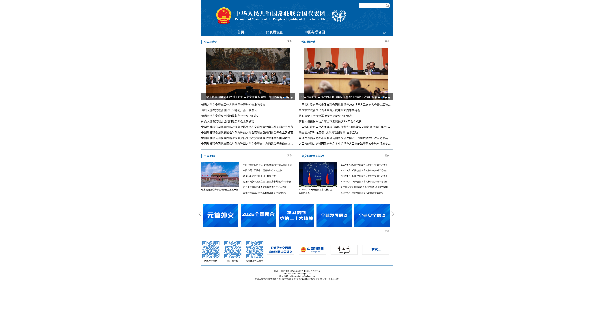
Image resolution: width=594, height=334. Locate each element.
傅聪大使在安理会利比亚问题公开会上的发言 (229, 110)
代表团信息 (274, 32)
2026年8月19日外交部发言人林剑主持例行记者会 (364, 170)
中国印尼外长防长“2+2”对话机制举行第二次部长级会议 (269, 165)
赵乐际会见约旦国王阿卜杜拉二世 (259, 176)
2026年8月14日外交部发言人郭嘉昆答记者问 (362, 193)
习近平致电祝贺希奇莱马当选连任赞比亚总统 (264, 187)
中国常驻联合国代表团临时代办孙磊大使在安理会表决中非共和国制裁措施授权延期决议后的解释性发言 (265, 138)
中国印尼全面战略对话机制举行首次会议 (262, 170)
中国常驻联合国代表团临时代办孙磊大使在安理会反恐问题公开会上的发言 (247, 132)
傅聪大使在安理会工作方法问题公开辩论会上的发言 (233, 104)
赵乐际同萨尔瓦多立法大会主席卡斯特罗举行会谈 (267, 181)
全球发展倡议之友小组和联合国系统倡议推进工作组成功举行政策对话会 (343, 138)
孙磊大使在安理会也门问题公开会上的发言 (227, 121)
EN (384, 33)
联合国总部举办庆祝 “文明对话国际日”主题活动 (328, 132)
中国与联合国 (315, 32)
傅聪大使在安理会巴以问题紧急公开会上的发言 (230, 115)
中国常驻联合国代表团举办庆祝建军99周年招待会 (329, 110)
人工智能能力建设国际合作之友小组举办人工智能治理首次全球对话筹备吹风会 (347, 143)
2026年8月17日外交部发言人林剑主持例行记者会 (364, 181)
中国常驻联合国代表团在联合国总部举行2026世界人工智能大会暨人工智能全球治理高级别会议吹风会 (361, 104)
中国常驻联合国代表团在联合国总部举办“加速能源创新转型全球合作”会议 (344, 126)
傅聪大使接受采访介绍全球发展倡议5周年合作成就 (330, 121)
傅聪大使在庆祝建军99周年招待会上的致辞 (325, 115)
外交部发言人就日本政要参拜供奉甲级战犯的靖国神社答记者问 (371, 187)
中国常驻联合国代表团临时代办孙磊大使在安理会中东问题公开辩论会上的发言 (250, 143)
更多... (290, 41)
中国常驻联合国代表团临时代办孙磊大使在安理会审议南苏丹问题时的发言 (247, 126)
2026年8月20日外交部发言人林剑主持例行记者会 (364, 165)
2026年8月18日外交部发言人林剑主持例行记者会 (364, 176)
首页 (240, 32)
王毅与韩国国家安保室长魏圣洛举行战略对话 (264, 193)
